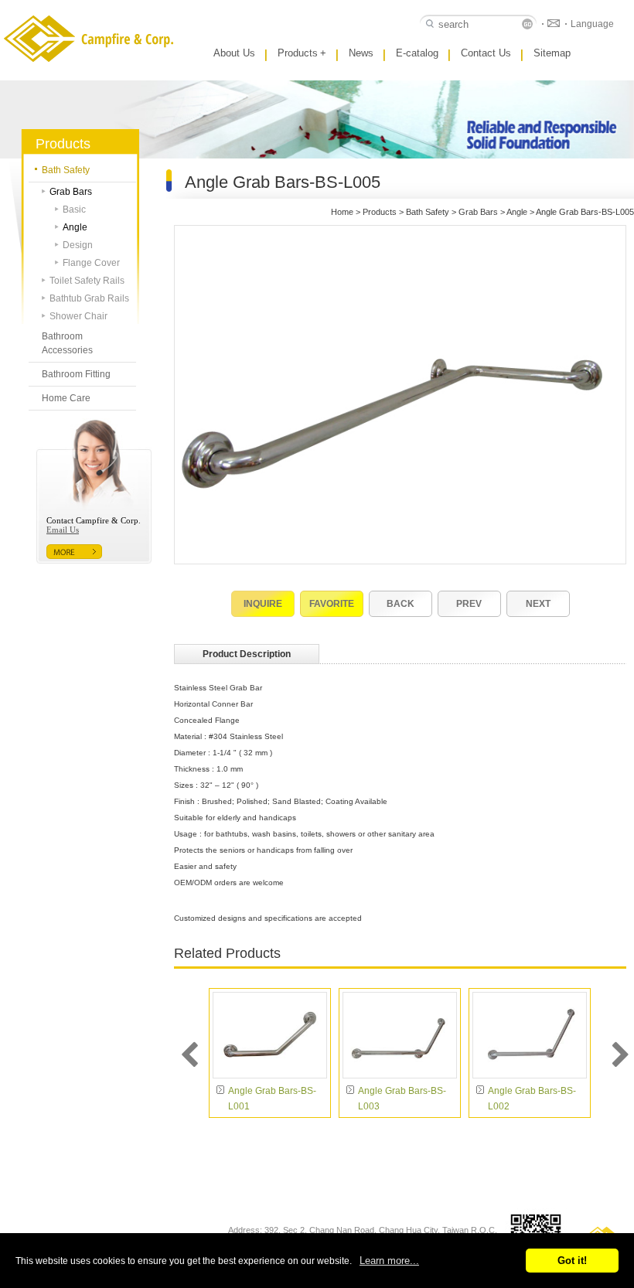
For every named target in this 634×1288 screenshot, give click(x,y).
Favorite (331, 603)
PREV (469, 603)
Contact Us (486, 53)
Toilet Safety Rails (86, 280)
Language (592, 24)
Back (400, 603)
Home (342, 211)
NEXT (538, 603)
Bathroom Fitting (76, 374)
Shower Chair (78, 316)
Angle (75, 227)
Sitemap (552, 53)
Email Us (62, 529)
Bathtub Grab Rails (89, 298)
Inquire (263, 603)
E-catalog (417, 53)
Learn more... (389, 1260)
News (361, 53)
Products (302, 53)
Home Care (66, 398)
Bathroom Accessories (67, 343)
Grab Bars (70, 191)
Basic (74, 209)
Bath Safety (66, 170)
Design (78, 245)
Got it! (572, 1260)
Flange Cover (91, 262)
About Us (234, 53)
